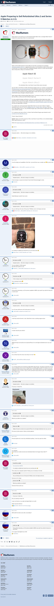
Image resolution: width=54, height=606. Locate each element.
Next (7, 26)
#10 (52, 288)
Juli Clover (3, 570)
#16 (52, 364)
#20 (52, 436)
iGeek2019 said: (16, 463)
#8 (52, 257)
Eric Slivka (29, 565)
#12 (52, 316)
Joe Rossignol (29, 570)
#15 (52, 352)
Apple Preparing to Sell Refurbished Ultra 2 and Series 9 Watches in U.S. (32, 122)
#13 (52, 328)
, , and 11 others (26, 137)
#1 (52, 29)
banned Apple (15, 91)
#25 (52, 522)
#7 (52, 215)
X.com (4, 572)
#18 (52, 410)
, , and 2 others (24, 167)
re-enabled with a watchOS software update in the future (40, 102)
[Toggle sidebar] (52, 5)
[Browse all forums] (49, 5)
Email (2, 572)
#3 (52, 159)
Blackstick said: (16, 493)
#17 (52, 378)
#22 (52, 460)
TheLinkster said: (16, 276)
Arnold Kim (3, 565)
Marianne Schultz (30, 578)
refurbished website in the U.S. (18, 67)
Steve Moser (3, 587)
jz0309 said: (15, 525)
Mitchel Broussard (4, 574)
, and (21, 283)
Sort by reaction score (19, 21)
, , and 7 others (22, 252)
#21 (52, 448)
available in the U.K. (31, 107)
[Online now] (5, 263)
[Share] (51, 29)
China (41, 107)
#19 (52, 423)
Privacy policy (3, 594)
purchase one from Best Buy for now (19, 113)
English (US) (50, 595)
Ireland (37, 107)
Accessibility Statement (11, 594)
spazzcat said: (16, 480)
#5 (52, 186)
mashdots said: (16, 473)
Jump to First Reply (21, 29)
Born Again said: (16, 174)
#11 (52, 300)
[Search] (51, 5)
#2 (52, 130)
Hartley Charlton (4, 578)
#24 (52, 510)
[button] (1, 2)
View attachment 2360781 (18, 465)
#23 (52, 490)
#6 (52, 200)
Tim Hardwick (29, 574)
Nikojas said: (15, 426)
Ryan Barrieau (29, 583)
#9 (52, 273)
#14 (52, 340)
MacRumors (4, 21)
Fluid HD (4, 596)
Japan (45, 107)
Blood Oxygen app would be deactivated (21, 89)
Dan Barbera (3, 583)
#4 (52, 171)
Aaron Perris (29, 587)
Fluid (1, 596)
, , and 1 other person (26, 210)
